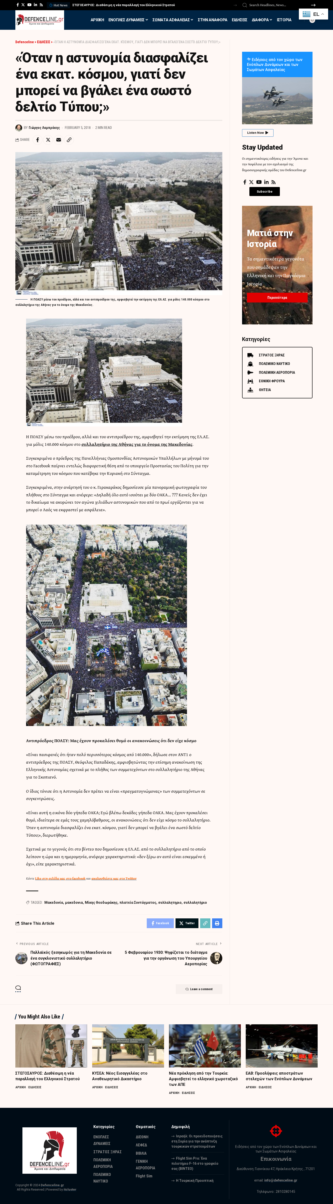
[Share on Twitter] (48, 140)
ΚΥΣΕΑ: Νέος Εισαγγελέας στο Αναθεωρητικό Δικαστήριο (116, 5)
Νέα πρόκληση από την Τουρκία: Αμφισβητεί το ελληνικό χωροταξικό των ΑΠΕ (203, 1079)
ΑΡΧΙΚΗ (20, 1087)
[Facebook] (17, 5)
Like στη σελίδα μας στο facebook (60, 878)
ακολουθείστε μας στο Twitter (114, 878)
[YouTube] (29, 5)
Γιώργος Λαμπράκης (44, 127)
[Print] (217, 923)
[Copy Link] (69, 140)
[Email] (58, 140)
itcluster (70, 1189)
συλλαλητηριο (170, 902)
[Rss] (41, 5)
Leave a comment (201, 989)
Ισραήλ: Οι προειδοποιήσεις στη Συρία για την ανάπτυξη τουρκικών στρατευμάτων (197, 1141)
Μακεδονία (53, 902)
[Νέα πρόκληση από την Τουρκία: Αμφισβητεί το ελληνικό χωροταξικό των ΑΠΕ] (205, 1046)
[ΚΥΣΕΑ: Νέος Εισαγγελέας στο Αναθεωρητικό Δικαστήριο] (128, 1046)
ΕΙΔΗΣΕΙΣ (34, 1087)
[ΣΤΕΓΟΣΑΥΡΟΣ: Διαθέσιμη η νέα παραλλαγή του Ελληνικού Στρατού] (51, 1046)
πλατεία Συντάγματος (137, 902)
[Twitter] (23, 5)
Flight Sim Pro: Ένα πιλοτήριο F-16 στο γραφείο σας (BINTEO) (194, 1163)
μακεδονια (74, 902)
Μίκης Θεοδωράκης (101, 902)
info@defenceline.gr (280, 1180)
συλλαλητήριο (195, 902)
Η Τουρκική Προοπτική (195, 1181)
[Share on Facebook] (37, 140)
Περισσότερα (277, 298)
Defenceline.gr (52, 1185)
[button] (235, 5)
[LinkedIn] (35, 5)
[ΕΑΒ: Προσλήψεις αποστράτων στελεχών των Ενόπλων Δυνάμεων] (282, 1046)
